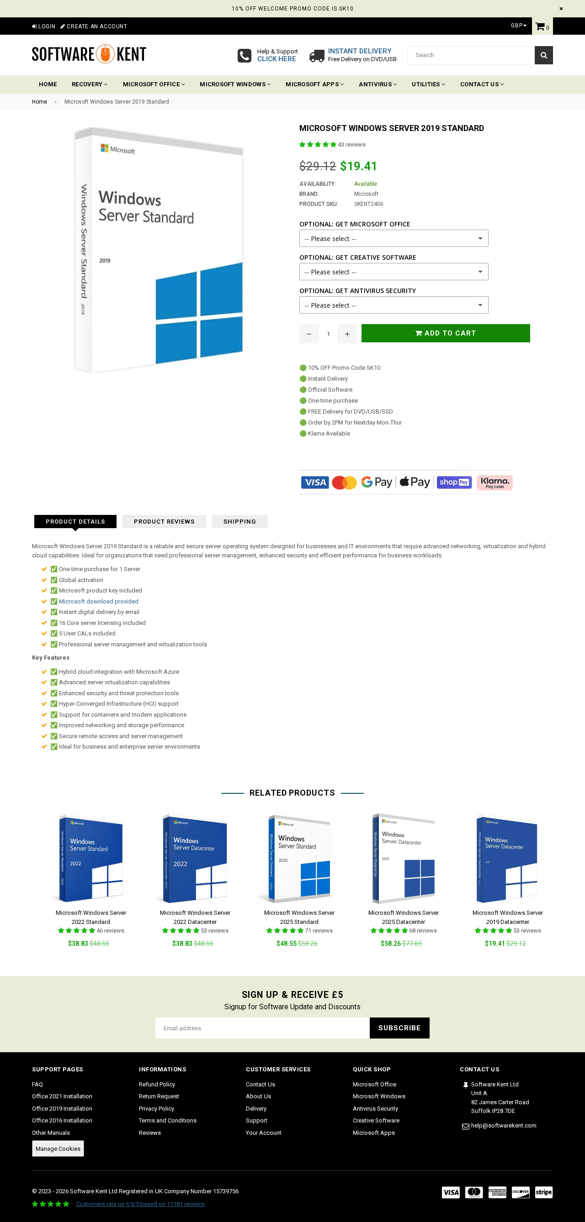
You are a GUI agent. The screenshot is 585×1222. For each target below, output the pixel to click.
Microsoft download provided (98, 601)
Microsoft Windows (233, 84)
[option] (84, 887)
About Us (258, 1096)
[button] (318, 144)
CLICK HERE (276, 59)
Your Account (264, 1132)
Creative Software (376, 1120)
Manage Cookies (58, 1148)
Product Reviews (164, 521)
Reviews (150, 1132)
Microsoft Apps (313, 84)
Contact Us (480, 84)
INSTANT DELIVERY (360, 51)
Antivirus (376, 84)
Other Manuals (51, 1132)
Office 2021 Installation (62, 1096)
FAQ (37, 1084)
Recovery (88, 84)
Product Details (75, 521)
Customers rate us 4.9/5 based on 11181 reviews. (141, 1204)
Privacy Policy (156, 1108)
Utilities (426, 84)
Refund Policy (157, 1084)
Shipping (239, 521)
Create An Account (96, 26)
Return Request (159, 1096)
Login (46, 26)
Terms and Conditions (168, 1120)
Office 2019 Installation (62, 1108)
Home (48, 84)
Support (256, 1120)
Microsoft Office (152, 84)
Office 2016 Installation (62, 1120)
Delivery (256, 1108)
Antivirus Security (375, 1108)
